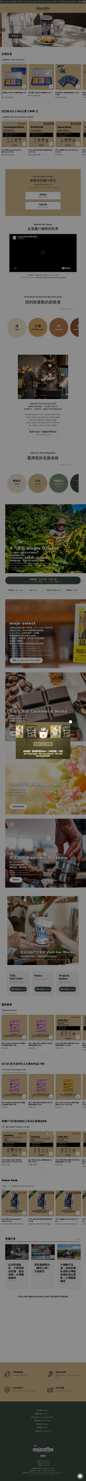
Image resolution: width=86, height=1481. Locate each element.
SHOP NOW (43, 744)
